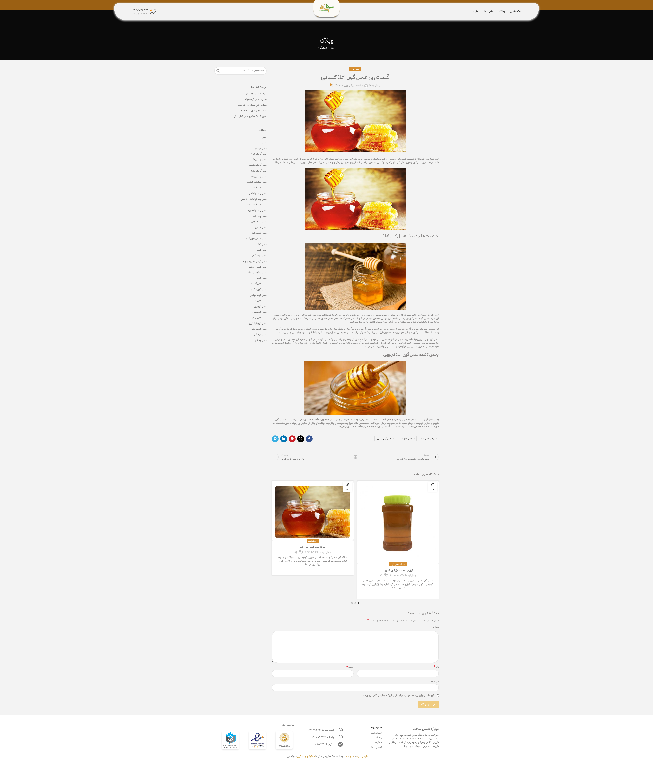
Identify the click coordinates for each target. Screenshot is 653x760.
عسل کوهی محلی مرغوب (255, 261)
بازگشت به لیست (355, 457)
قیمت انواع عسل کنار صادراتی (253, 110)
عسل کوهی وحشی (258, 267)
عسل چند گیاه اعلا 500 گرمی (254, 199)
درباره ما (378, 742)
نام (436, 667)
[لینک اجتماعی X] (300, 438)
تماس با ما (376, 747)
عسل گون (322, 48)
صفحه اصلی (376, 733)
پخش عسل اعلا (427, 439)
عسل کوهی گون (259, 255)
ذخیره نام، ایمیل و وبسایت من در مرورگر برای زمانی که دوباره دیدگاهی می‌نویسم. (398, 695)
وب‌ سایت (434, 681)
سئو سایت (349, 756)
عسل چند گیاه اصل (258, 193)
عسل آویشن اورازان (258, 154)
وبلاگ (379, 737)
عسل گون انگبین (258, 289)
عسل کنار (262, 244)
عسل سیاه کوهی (259, 221)
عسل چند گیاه (260, 187)
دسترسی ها (376, 727)
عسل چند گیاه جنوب (257, 204)
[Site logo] (326, 8)
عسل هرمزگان (260, 334)
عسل (402, 564)
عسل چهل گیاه (260, 216)
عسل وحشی (261, 340)
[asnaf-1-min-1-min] (230, 740)
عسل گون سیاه (259, 312)
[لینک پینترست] (292, 438)
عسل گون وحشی (259, 329)
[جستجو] (218, 71)
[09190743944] (153, 11)
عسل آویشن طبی (259, 159)
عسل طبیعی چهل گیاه (256, 238)
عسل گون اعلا (406, 439)
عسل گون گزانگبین (257, 323)
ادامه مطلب (397, 593)
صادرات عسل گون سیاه (256, 99)
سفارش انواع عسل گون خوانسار (252, 105)
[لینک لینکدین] (283, 438)
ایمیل (350, 667)
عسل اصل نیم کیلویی (256, 182)
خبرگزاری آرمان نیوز (306, 756)
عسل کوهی (261, 250)
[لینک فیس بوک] (309, 438)
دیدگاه (435, 628)
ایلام (264, 137)
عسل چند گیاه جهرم (257, 210)
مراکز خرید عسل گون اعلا (312, 547)
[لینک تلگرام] (275, 438)
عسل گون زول (260, 306)
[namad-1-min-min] (257, 740)
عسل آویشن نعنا (259, 171)
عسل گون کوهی (259, 317)
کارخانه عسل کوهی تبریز (255, 93)
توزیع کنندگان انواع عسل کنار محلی (250, 116)
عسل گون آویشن (259, 283)
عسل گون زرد (261, 300)
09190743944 (140, 10)
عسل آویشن (261, 148)
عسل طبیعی (261, 227)
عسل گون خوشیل (258, 295)
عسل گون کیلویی (384, 439)
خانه (333, 48)
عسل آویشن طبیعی (257, 165)
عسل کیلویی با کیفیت (256, 272)
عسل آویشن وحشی (257, 176)
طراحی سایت (362, 756)
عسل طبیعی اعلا (259, 233)
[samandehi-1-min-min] (284, 740)
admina (359, 85)
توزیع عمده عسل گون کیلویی (398, 570)
